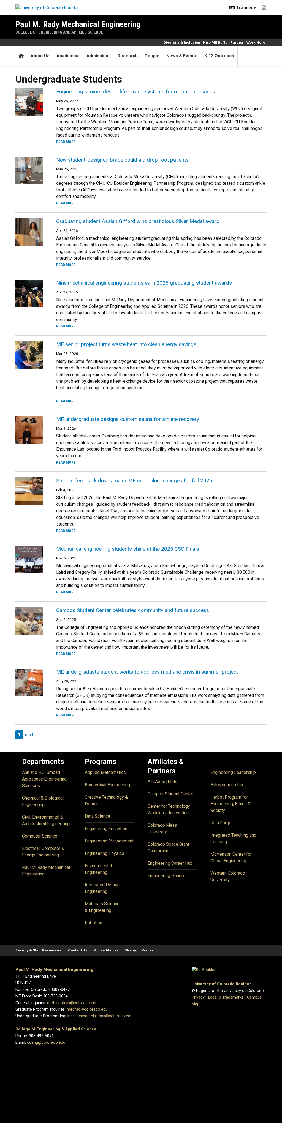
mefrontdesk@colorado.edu (72, 1002)
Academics (68, 55)
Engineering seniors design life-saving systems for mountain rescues (135, 91)
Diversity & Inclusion (182, 42)
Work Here (255, 42)
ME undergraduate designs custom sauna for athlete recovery (127, 419)
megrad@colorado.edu (87, 1009)
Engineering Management (109, 841)
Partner (237, 42)
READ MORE (65, 142)
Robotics (93, 922)
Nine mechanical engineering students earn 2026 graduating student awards (144, 283)
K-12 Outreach (219, 55)
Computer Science (39, 836)
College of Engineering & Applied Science (55, 1029)
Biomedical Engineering (107, 784)
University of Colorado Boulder (221, 984)
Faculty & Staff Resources (38, 950)
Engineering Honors (166, 875)
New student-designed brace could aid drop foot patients (122, 160)
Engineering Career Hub (170, 863)
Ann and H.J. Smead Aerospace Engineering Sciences (44, 779)
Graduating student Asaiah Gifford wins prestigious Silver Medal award (137, 221)
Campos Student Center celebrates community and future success (132, 610)
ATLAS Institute (163, 781)
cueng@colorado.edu (46, 1042)
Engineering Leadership (233, 772)
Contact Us (77, 950)
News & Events (181, 55)
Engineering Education (106, 828)
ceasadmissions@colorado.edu (104, 1016)
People (152, 55)
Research (128, 55)
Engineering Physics (104, 853)
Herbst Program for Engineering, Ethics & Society (230, 804)
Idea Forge (220, 822)
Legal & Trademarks (225, 997)
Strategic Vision (138, 950)
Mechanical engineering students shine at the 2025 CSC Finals (127, 549)
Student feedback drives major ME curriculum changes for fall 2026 (134, 480)
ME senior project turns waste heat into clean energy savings (126, 344)
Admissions (98, 55)
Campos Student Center (170, 793)
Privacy (198, 997)
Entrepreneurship (226, 784)
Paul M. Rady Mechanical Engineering (78, 24)
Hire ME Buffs (215, 42)
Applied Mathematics (105, 772)
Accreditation (106, 950)
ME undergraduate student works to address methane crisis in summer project (147, 672)
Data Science (97, 816)
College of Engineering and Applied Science (59, 32)
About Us (40, 55)
